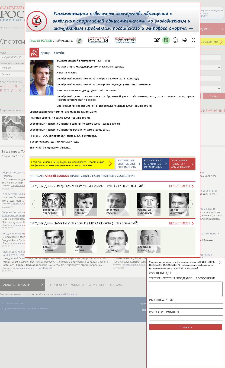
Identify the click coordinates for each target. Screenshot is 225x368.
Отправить (186, 327)
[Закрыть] (193, 40)
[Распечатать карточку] (184, 40)
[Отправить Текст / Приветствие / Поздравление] (175, 40)
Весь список (179, 186)
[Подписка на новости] (157, 40)
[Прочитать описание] (166, 40)
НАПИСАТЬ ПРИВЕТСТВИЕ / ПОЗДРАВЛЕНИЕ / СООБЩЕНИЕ (82, 176)
